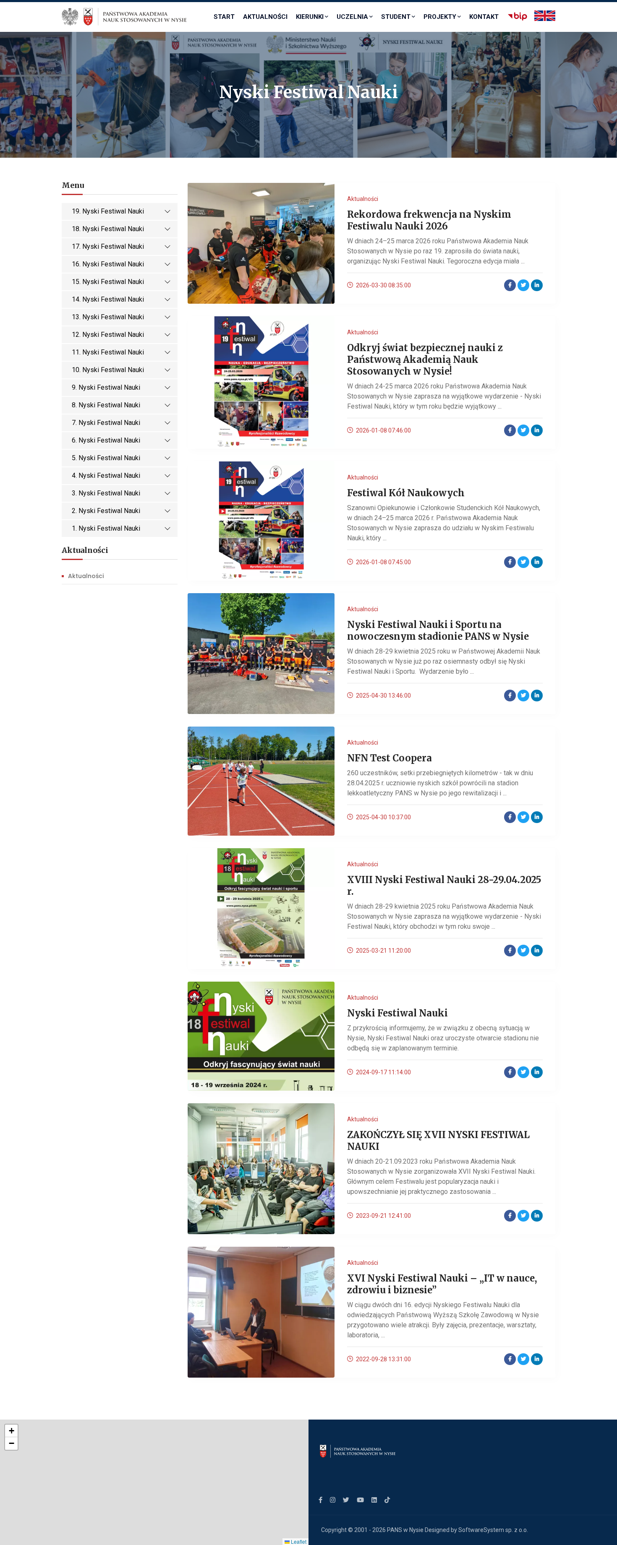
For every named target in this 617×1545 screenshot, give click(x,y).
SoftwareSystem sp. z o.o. (493, 1530)
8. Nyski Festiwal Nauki (106, 405)
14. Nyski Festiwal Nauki (108, 299)
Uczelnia (352, 17)
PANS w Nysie (405, 1530)
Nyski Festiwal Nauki (397, 1013)
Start (224, 17)
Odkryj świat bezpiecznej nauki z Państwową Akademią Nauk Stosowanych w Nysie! (425, 359)
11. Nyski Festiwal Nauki (108, 352)
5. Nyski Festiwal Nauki (106, 458)
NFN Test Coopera (389, 758)
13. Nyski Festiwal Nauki (108, 317)
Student (395, 17)
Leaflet (298, 1541)
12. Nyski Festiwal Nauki (108, 335)
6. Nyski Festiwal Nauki (106, 440)
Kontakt (484, 17)
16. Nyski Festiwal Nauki (108, 264)
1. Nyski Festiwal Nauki (106, 528)
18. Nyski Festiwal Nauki (108, 229)
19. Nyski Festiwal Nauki (108, 211)
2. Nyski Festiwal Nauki (106, 511)
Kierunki (310, 17)
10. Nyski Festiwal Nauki (108, 370)
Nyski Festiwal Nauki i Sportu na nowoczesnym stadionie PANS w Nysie (438, 630)
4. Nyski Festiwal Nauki (106, 475)
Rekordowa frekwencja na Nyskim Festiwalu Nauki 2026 (429, 220)
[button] (11, 1431)
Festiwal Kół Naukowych (406, 493)
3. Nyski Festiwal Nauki (106, 493)
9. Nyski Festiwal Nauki (106, 387)
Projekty (440, 17)
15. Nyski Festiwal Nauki (108, 282)
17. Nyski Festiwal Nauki (108, 246)
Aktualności (265, 17)
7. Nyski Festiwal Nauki (106, 423)
